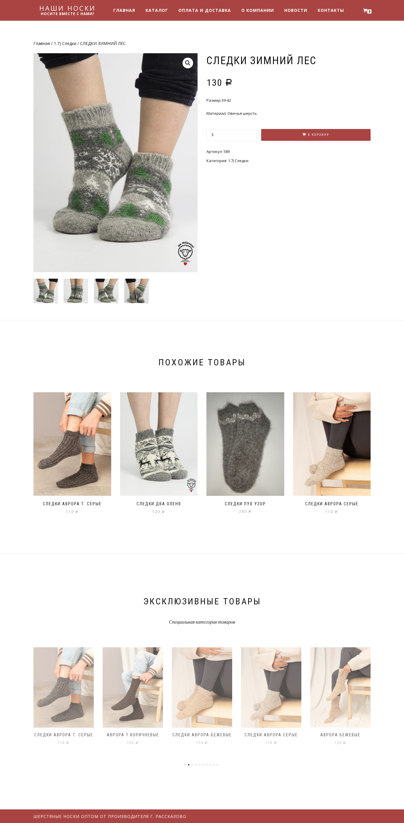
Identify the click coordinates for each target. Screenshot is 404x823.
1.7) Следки (65, 43)
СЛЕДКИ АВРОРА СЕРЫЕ (271, 734)
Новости (295, 10)
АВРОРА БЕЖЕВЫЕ (340, 734)
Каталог (157, 10)
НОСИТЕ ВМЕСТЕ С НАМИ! (67, 14)
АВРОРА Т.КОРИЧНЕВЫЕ (133, 734)
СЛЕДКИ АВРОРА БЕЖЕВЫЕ (202, 734)
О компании (257, 10)
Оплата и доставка (204, 10)
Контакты (331, 10)
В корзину (318, 135)
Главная (124, 10)
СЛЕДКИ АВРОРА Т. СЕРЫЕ (63, 734)
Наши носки (67, 8)
